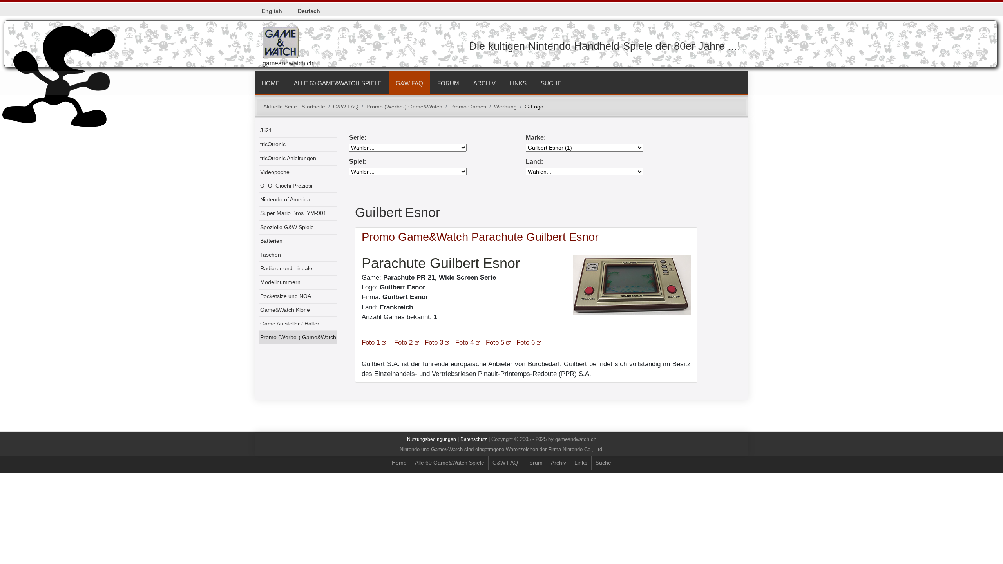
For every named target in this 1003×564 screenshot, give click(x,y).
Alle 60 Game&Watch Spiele (338, 83)
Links (518, 83)
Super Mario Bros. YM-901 (293, 213)
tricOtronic (273, 144)
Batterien (271, 241)
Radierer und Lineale (286, 268)
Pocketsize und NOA (285, 296)
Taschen (270, 255)
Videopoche (275, 172)
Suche (551, 83)
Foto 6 (525, 342)
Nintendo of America (285, 199)
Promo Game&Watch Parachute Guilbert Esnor (480, 237)
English (272, 11)
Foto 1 (371, 342)
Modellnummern (280, 282)
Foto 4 (464, 342)
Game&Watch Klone (285, 310)
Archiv (484, 83)
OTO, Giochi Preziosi (286, 186)
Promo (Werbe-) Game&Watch (298, 337)
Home (271, 83)
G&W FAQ (409, 83)
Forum (448, 83)
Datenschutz (473, 439)
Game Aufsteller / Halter (289, 324)
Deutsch (309, 11)
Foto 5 (495, 342)
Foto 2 (403, 342)
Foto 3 (434, 342)
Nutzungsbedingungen (431, 439)
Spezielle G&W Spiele (287, 227)
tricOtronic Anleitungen (288, 158)
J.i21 (266, 131)
